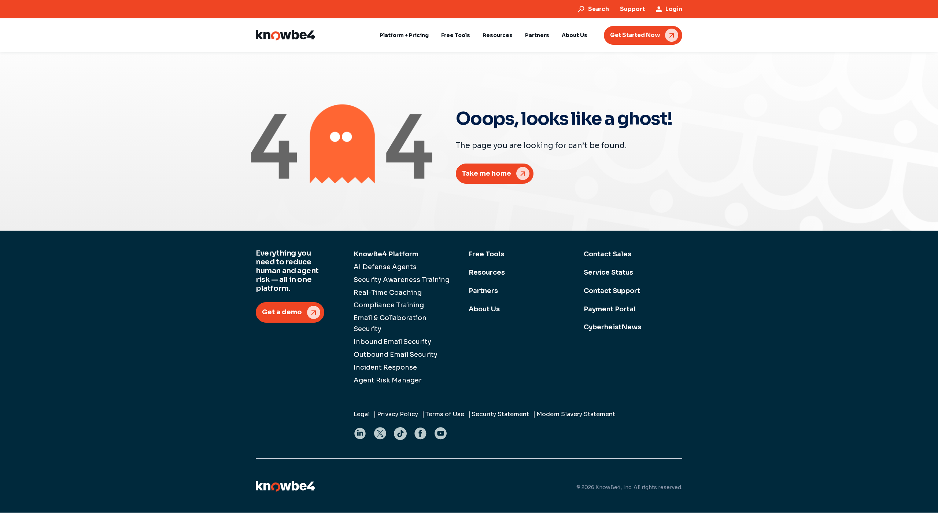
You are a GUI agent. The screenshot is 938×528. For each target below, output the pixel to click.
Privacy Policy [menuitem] (397, 414)
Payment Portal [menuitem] (610, 309)
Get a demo (282, 312)
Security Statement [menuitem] (500, 414)
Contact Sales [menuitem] (607, 254)
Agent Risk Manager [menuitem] (388, 380)
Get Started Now (635, 35)
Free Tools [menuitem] (486, 254)
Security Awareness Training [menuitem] (402, 280)
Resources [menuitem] (487, 272)
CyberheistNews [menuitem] (612, 327)
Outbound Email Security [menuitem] (395, 355)
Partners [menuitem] (483, 291)
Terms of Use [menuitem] (444, 414)
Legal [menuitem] (362, 414)
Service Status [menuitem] (608, 272)
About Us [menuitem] (484, 309)
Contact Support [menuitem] (612, 291)
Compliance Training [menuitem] (389, 305)
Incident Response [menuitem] (385, 367)
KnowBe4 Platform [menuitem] (386, 254)
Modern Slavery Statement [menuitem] (575, 414)
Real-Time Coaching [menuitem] (388, 293)
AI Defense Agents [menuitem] (385, 267)
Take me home (486, 173)
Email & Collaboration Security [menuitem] (390, 323)
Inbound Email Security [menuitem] (392, 342)
